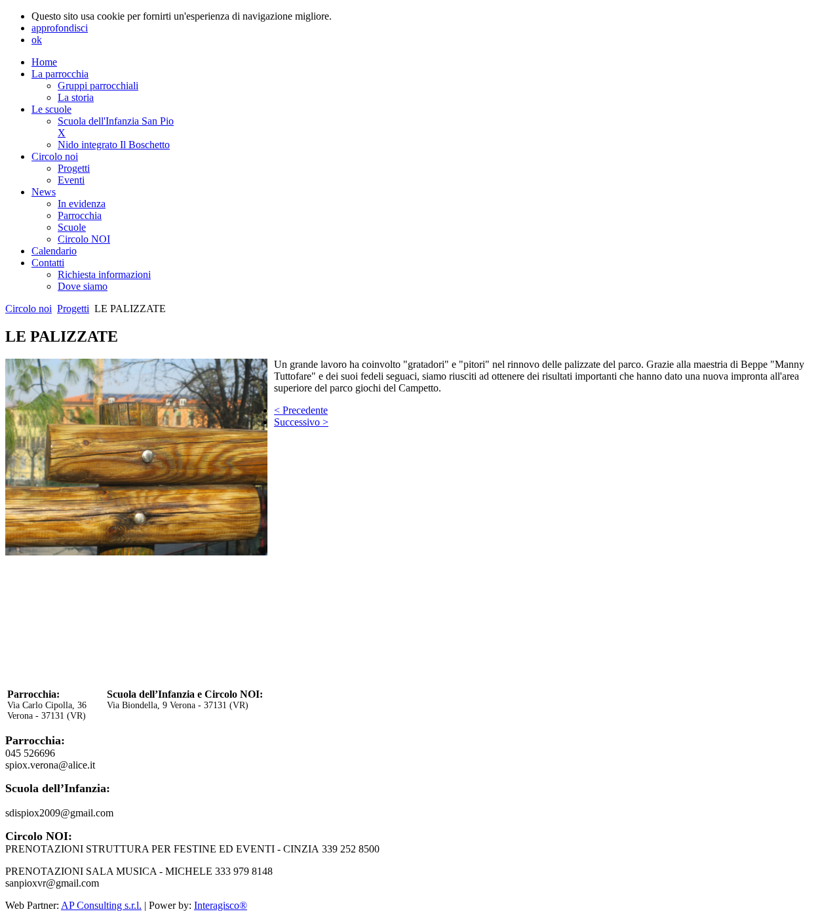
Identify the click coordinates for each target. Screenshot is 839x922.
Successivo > (301, 422)
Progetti (73, 308)
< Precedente (301, 410)
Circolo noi (28, 308)
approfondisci (59, 27)
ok (36, 39)
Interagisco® (220, 905)
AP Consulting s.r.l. (101, 905)
